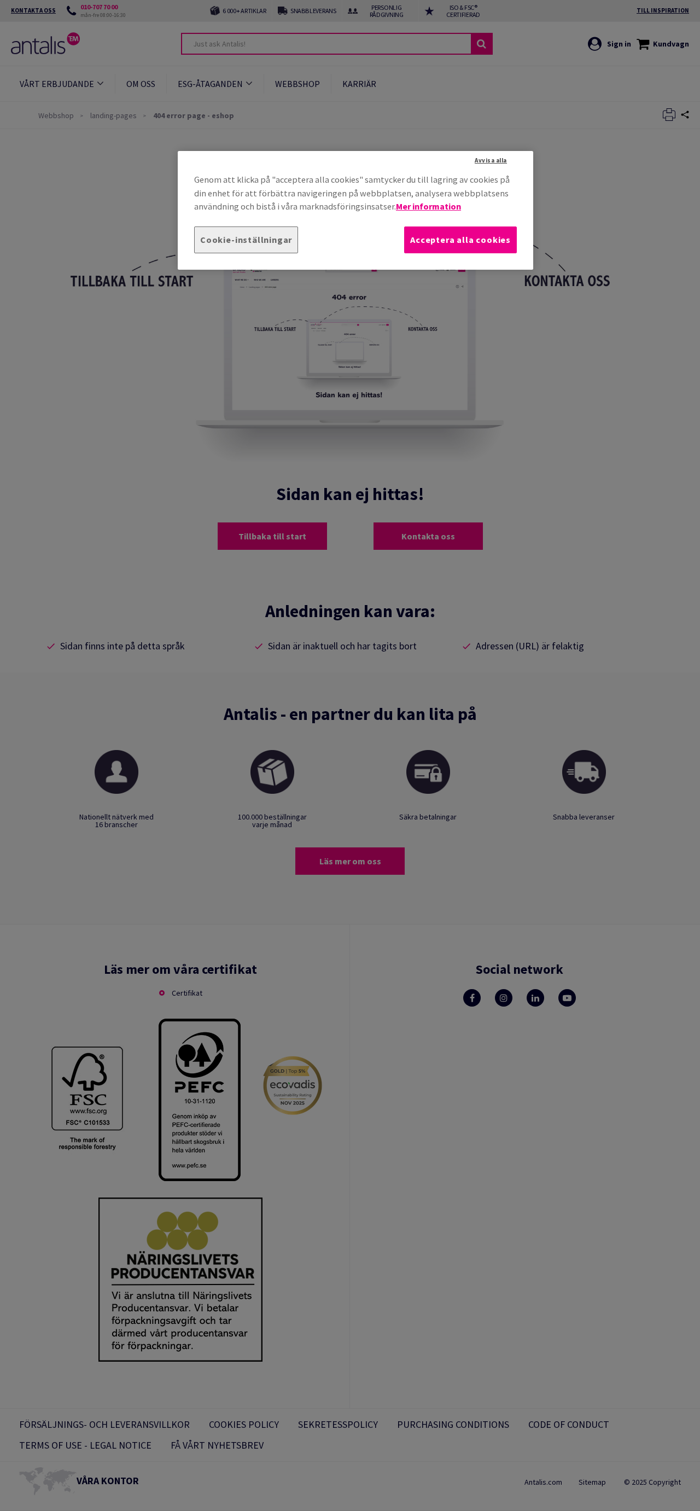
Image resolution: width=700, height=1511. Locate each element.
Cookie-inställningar (246, 239)
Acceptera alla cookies (460, 239)
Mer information (428, 206)
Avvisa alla (491, 160)
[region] (355, 210)
